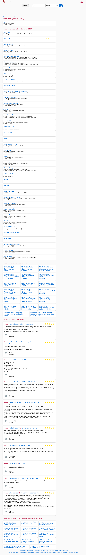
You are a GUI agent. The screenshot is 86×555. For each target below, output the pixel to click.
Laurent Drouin (8, 250)
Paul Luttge (7, 162)
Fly (4, 22)
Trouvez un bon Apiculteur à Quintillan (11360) (46, 541)
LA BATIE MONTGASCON (31, 402)
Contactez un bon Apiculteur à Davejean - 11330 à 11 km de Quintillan (10, 299)
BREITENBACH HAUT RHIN (30, 478)
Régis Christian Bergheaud (11, 232)
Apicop (5, 179)
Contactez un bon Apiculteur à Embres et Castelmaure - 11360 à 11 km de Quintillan (28, 299)
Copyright (56, 550)
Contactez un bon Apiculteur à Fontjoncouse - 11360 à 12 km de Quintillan (46, 307)
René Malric (7, 32)
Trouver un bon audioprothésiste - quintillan (69, 552)
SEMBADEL (29, 324)
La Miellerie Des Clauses (11, 56)
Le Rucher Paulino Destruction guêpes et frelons (24, 342)
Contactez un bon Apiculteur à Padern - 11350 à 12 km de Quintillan (10, 307)
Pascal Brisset (13, 360)
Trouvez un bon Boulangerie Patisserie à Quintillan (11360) (10, 523)
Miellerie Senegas (8, 167)
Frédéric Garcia (8, 50)
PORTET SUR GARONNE (29, 428)
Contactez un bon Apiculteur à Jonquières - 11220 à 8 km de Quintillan (47, 276)
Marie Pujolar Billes (9, 85)
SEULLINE (23, 360)
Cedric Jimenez (8, 173)
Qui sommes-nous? (22, 550)
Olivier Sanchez (8, 132)
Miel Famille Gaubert (9, 62)
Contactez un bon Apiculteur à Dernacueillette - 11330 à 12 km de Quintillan (14, 314)
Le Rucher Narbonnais (10, 144)
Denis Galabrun (8, 120)
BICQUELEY (8, 344)
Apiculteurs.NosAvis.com (14, 2)
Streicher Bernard (14, 478)
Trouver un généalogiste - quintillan (53, 552)
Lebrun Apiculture (14, 382)
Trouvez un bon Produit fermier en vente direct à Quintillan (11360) (14, 546)
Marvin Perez (7, 256)
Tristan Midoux (7, 150)
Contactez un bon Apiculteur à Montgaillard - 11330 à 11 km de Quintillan (47, 291)
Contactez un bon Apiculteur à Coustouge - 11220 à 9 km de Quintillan (29, 284)
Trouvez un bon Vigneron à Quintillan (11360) (29, 534)
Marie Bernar (7, 220)
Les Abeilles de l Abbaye (16, 324)
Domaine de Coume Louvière (12, 197)
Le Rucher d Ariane (15, 402)
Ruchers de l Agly (8, 126)
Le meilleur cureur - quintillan (13, 552)
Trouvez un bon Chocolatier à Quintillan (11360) (46, 535)
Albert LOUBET (14, 493)
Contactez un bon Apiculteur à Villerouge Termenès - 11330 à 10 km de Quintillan (46, 284)
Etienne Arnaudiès (9, 209)
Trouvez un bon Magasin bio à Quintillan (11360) (47, 529)
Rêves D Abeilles (8, 191)
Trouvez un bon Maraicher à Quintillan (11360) (28, 541)
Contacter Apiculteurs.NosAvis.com (33, 550)
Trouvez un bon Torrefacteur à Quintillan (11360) (39, 546)
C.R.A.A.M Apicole (9, 79)
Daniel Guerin (13, 463)
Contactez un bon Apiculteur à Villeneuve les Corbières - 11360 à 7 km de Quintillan (11, 276)
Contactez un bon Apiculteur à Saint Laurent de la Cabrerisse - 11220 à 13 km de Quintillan (42, 314)
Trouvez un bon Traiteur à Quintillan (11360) (28, 522)
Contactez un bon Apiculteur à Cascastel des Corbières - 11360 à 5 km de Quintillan (46, 268)
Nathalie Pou (7, 156)
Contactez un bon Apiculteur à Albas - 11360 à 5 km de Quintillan (9, 268)
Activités (25, 5)
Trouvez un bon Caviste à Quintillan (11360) (28, 529)
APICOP (6, 185)
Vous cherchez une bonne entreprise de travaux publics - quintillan (33, 552)
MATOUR (22, 463)
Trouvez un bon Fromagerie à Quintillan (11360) (10, 535)
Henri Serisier (13, 445)
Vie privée (49, 550)
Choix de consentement (63, 550)
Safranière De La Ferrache (11, 244)
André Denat (7, 238)
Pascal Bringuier (8, 44)
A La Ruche (7, 109)
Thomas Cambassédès (10, 103)
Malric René (7, 38)
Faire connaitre (43, 550)
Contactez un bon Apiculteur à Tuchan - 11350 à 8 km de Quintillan (28, 276)
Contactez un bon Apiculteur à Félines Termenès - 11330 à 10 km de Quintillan (10, 291)
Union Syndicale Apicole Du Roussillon (15, 91)
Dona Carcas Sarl (8, 114)
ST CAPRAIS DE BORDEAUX (29, 493)
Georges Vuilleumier (9, 97)
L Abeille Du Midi (14, 428)
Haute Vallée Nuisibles (10, 203)
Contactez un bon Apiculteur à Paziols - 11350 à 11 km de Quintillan (45, 299)
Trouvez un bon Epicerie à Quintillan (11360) (10, 529)
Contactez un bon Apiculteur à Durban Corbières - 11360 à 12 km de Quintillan (28, 307)
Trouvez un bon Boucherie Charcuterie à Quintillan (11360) (46, 523)
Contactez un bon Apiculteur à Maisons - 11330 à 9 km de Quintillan (10, 284)
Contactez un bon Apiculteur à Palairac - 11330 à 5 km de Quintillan (28, 268)
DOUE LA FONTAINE (28, 382)
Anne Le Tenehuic (9, 67)
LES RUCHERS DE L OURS (12, 226)
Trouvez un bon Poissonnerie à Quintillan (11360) (11, 541)
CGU (53, 550)
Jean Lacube (7, 73)
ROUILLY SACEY (24, 445)
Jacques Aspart (8, 214)
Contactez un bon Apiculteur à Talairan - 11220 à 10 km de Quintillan (28, 291)
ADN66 (5, 138)
